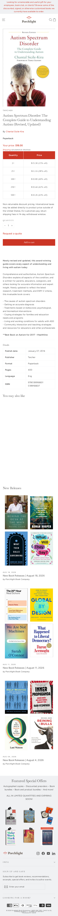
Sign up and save (14, 871)
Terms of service (36, 911)
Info (6, 862)
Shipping (6, 150)
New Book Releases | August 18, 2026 (24, 575)
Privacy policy (20, 911)
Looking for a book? (17, 898)
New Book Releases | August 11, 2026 (23, 667)
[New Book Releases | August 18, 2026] (29, 531)
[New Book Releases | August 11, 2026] (29, 624)
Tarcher (8, 110)
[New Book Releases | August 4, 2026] (29, 716)
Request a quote (12, 233)
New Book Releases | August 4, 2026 (23, 760)
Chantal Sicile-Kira (15, 131)
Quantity (8, 220)
